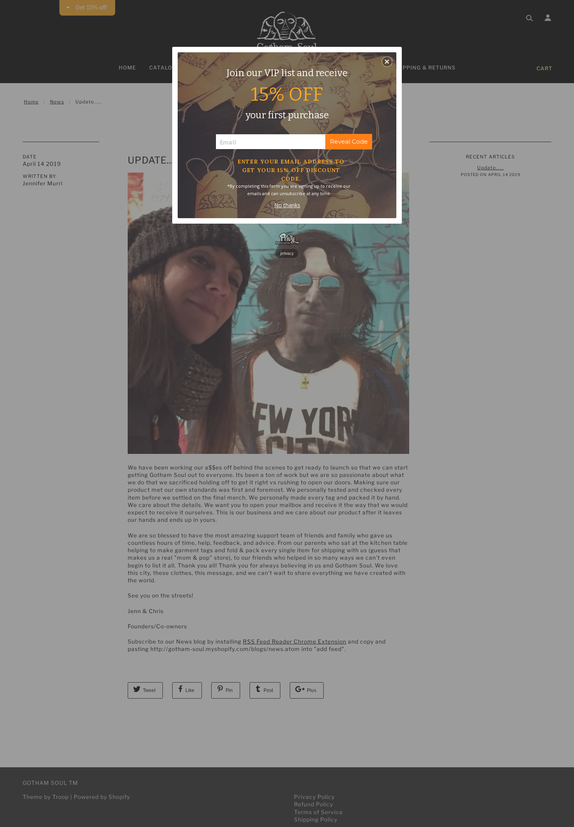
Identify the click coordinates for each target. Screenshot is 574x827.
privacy (287, 253)
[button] (387, 61)
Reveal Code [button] (349, 141)
